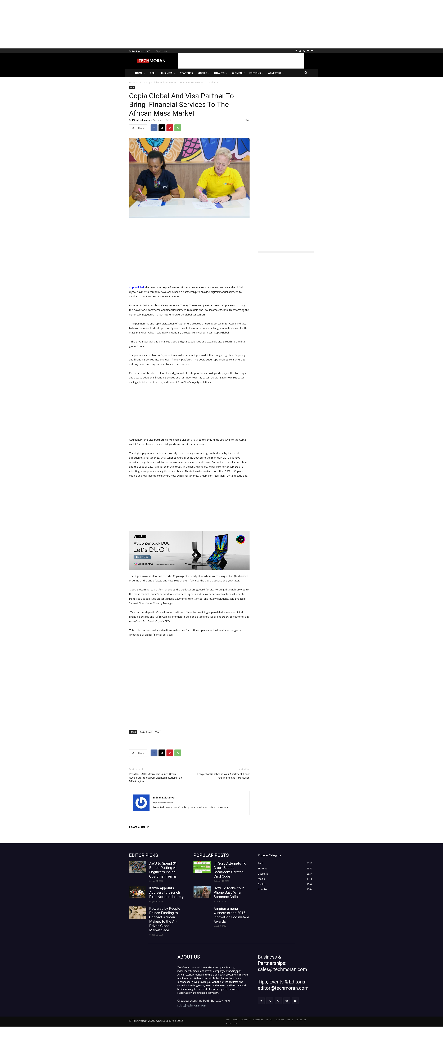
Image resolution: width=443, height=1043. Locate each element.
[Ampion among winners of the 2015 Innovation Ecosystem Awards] (202, 912)
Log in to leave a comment (144, 833)
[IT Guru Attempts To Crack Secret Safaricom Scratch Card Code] (202, 867)
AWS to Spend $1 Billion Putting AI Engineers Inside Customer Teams (163, 869)
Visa (157, 732)
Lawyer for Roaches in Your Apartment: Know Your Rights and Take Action (223, 776)
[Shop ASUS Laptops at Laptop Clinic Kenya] (189, 550)
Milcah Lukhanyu (141, 120)
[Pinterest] (169, 127)
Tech (132, 87)
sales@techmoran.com (191, 1005)
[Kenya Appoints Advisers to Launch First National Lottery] (137, 892)
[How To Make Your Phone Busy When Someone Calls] (202, 892)
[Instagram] (300, 51)
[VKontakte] (286, 1000)
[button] (306, 73)
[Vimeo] (308, 51)
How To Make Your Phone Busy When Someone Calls (229, 892)
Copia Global (136, 287)
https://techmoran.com (163, 802)
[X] (304, 51)
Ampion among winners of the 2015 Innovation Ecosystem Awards (231, 915)
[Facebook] (296, 51)
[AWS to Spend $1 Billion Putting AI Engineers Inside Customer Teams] (137, 867)
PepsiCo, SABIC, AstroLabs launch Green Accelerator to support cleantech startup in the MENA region (156, 778)
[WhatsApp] (177, 127)
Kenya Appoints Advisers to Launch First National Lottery (166, 892)
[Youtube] (312, 51)
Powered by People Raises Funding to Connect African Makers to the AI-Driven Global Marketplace (164, 919)
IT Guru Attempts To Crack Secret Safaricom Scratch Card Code (230, 869)
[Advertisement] (104, 24)
